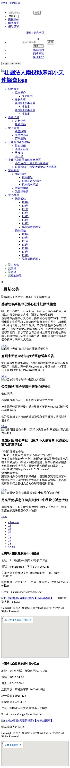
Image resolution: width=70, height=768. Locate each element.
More (4, 345)
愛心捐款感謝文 (31, 227)
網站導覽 (13, 26)
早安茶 (19, 152)
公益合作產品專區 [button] (19, 142)
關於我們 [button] (13, 89)
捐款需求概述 (30, 184)
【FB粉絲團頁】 (43, 720)
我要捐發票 (22, 191)
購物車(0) (13, 19)
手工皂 (19, 156)
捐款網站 (27, 177)
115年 (25, 223)
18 (9, 525)
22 (9, 537)
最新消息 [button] (13, 117)
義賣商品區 (22, 135)
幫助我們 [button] (13, 170)
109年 (25, 202)
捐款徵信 (20, 198)
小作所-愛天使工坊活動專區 (31, 163)
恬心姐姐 (20, 145)
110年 (25, 205)
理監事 (26, 106)
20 (9, 531)
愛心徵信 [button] (13, 195)
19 (9, 528)
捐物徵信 (20, 230)
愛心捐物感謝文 (31, 258)
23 (9, 540)
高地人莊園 (22, 149)
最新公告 (20, 120)
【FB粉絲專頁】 (43, 598)
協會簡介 (20, 92)
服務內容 (20, 99)
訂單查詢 (20, 138)
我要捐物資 (22, 188)
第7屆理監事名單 (25, 103)
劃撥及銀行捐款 (31, 181)
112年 (25, 212)
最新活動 (20, 124)
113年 (25, 216)
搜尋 (37, 12)
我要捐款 (20, 173)
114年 (25, 219)
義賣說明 (20, 131)
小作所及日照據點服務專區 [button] (24, 159)
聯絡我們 (13, 23)
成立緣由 (27, 96)
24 (9, 543)
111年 (25, 209)
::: (9, 9)
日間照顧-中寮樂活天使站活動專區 (36, 166)
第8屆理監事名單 (25, 110)
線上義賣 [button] (13, 127)
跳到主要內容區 (10, 3)
